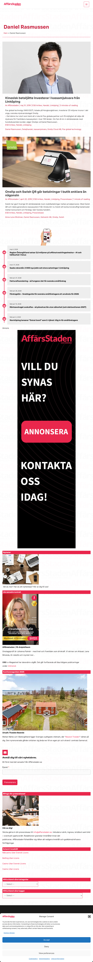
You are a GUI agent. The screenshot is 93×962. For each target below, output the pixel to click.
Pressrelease (66, 199)
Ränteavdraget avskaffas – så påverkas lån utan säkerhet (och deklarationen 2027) (48, 307)
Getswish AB (46, 217)
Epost (5, 767)
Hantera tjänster (9, 933)
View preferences (46, 953)
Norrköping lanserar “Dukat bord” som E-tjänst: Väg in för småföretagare (44, 320)
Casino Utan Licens (10, 869)
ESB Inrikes (37, 105)
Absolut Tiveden (72, 737)
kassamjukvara (40, 129)
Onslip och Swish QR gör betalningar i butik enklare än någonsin (45, 193)
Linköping (54, 105)
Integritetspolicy (44, 959)
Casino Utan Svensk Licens (14, 863)
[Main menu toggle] (86, 4)
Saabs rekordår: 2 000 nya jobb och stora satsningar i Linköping (39, 268)
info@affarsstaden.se (42, 832)
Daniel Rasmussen (13, 129)
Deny (46, 946)
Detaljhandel (27, 129)
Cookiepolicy (33, 959)
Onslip (55, 217)
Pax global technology (71, 129)
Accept (46, 940)
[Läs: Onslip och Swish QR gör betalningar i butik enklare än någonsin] (46, 162)
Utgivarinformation (57, 959)
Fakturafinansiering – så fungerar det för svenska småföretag (38, 281)
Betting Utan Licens (10, 858)
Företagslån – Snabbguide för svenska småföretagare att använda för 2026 (44, 294)
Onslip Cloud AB (54, 129)
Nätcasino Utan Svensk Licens (15, 852)
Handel (46, 105)
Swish (61, 217)
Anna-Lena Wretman (14, 217)
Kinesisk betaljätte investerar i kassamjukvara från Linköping (42, 99)
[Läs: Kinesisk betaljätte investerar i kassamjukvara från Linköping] (46, 67)
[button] (89, 916)
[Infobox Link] (46, 572)
